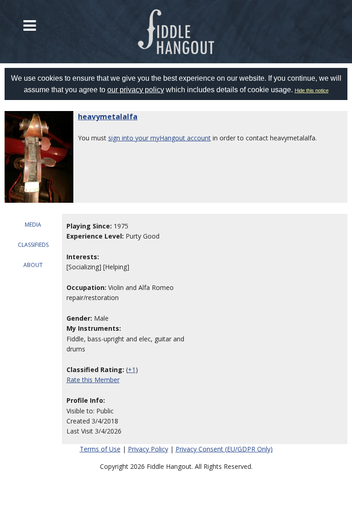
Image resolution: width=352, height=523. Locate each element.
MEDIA (33, 224)
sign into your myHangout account (159, 138)
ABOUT (33, 265)
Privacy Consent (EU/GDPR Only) (224, 449)
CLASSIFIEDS (33, 245)
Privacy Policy (148, 449)
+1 (132, 369)
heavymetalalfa (108, 116)
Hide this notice (312, 90)
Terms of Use (100, 449)
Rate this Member (93, 379)
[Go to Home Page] (176, 31)
